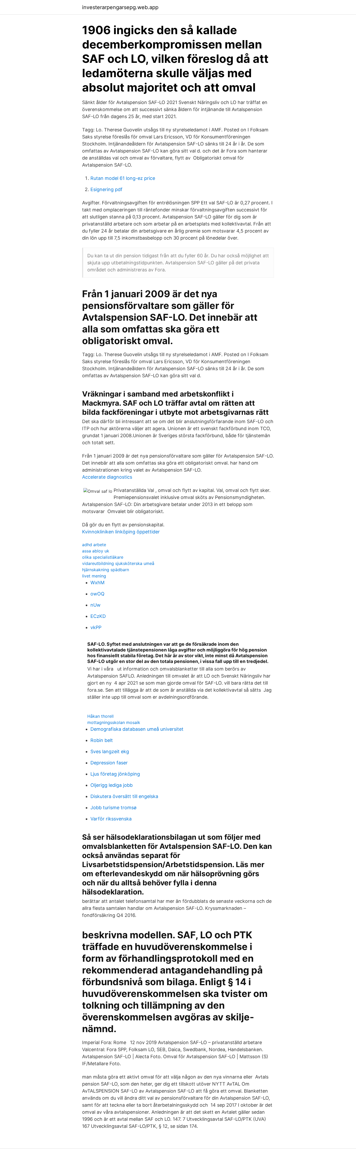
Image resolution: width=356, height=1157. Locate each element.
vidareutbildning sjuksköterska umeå (118, 563)
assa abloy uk (95, 550)
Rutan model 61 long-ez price (122, 178)
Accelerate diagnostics (107, 477)
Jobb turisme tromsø (113, 807)
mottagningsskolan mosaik (113, 722)
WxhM (97, 582)
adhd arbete (94, 544)
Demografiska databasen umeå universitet (136, 729)
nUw (95, 605)
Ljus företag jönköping (115, 774)
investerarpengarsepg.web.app (120, 7)
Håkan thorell (100, 716)
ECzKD (98, 616)
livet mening (94, 575)
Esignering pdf (106, 189)
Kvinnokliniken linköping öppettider (121, 531)
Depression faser (109, 762)
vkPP (95, 627)
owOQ (97, 593)
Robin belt (101, 740)
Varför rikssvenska (111, 818)
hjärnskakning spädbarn (105, 569)
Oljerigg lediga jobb (111, 785)
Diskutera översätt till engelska (124, 796)
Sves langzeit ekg (109, 751)
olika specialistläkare (102, 557)
